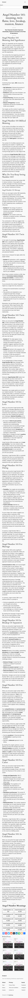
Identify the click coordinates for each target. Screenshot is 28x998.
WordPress (11, 995)
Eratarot (4, 2)
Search (1, 5)
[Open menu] (25, 2)
